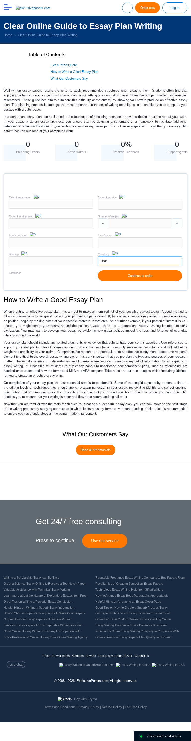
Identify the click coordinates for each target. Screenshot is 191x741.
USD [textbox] (104, 261)
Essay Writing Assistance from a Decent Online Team (131, 625)
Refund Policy (112, 707)
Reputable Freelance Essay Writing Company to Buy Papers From (140, 577)
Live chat (16, 664)
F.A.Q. (129, 656)
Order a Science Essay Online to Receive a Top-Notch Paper (45, 583)
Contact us (142, 656)
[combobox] (140, 208)
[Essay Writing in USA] (168, 665)
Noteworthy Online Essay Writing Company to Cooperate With (137, 631)
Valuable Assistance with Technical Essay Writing (37, 589)
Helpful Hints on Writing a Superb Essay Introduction (39, 607)
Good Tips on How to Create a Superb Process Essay (132, 607)
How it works (61, 656)
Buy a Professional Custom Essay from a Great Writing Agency (46, 637)
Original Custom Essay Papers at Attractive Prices (37, 619)
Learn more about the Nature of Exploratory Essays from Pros (45, 595)
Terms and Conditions (60, 707)
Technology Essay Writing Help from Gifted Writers (129, 589)
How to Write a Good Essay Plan (74, 72)
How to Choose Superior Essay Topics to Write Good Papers (44, 613)
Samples (78, 656)
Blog (119, 656)
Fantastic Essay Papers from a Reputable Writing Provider (43, 625)
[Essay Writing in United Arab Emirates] (86, 665)
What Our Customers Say (69, 78)
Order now (147, 8)
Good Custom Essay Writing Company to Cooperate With (42, 631)
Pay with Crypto (85, 699)
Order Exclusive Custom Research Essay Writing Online (133, 619)
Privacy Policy (88, 707)
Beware (91, 656)
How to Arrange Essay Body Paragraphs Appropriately (132, 595)
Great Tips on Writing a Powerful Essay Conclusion (38, 601)
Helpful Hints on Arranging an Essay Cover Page (128, 601)
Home (46, 656)
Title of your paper (20, 197)
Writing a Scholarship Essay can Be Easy (31, 577)
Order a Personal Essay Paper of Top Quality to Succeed (134, 637)
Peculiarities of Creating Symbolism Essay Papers (129, 583)
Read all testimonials (96, 450)
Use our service (105, 541)
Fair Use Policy (136, 707)
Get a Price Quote (64, 65)
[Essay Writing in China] (133, 665)
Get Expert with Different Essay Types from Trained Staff (133, 613)
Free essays (106, 656)
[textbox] (140, 205)
